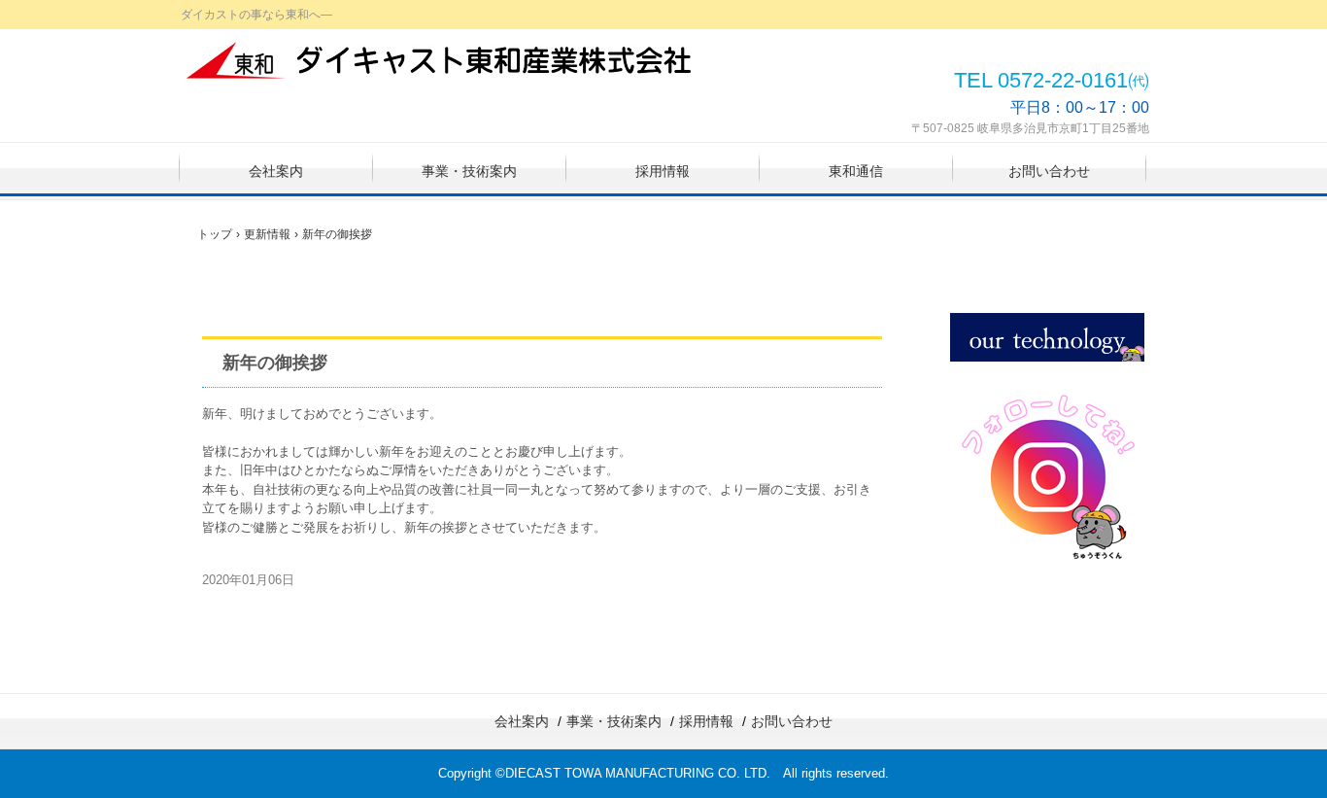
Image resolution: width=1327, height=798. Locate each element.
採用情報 (662, 171)
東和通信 (856, 171)
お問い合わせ (1049, 171)
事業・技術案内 (469, 171)
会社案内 (276, 171)
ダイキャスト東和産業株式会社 (441, 60)
